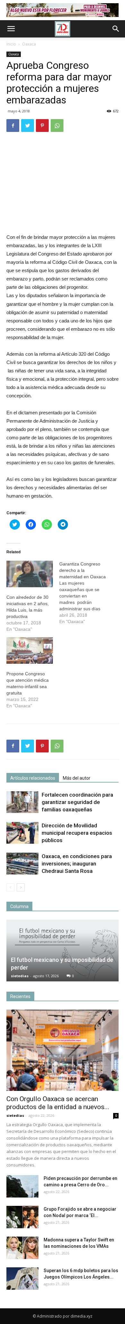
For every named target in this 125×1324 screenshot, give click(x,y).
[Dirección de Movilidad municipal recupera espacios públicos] (22, 833)
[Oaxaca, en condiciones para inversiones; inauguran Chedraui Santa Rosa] (22, 864)
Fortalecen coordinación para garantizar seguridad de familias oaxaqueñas (77, 802)
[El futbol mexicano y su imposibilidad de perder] (62, 951)
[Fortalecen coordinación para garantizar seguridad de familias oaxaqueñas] (22, 802)
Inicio (11, 44)
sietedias (20, 975)
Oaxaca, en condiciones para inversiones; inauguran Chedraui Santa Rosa (77, 863)
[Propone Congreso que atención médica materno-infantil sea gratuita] (29, 650)
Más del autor (76, 778)
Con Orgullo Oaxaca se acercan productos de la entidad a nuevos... (57, 1103)
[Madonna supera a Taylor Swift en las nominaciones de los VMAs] (22, 1248)
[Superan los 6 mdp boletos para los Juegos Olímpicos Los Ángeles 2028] (22, 1278)
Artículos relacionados (32, 778)
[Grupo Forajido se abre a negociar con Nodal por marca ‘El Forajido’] (22, 1217)
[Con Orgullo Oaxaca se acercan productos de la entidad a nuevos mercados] (62, 1050)
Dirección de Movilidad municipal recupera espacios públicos (77, 832)
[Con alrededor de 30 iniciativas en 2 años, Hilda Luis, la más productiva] (29, 574)
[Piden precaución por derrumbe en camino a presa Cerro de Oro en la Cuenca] (22, 1186)
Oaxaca (29, 44)
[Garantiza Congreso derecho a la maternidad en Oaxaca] (85, 593)
